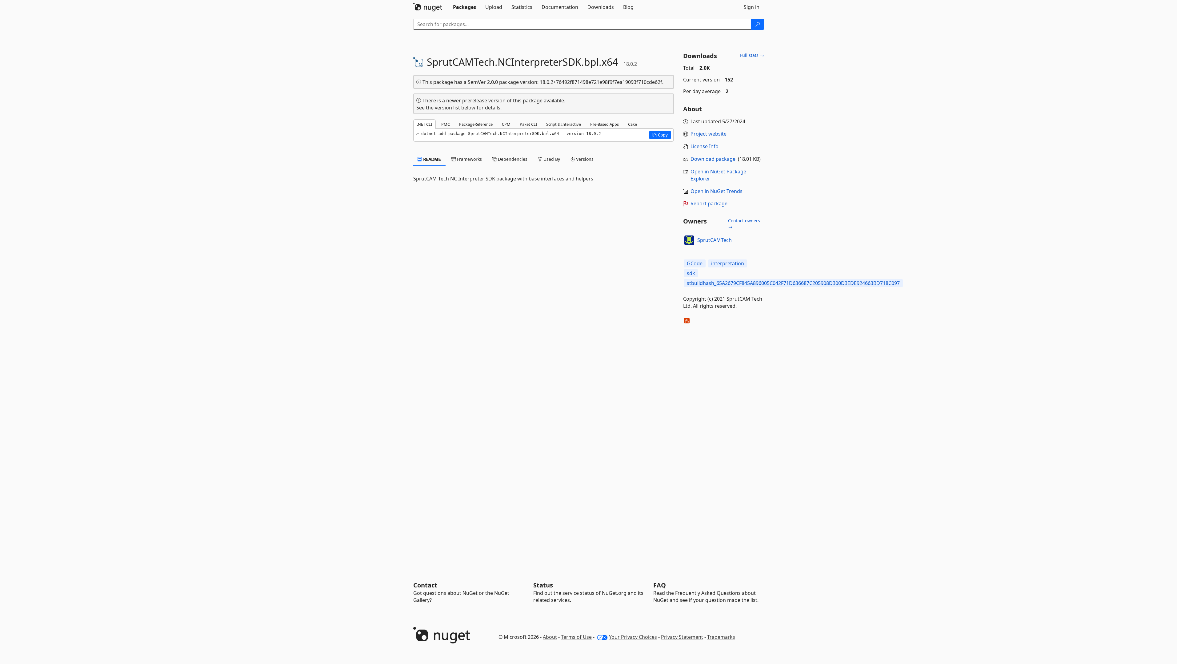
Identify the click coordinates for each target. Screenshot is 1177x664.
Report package (709, 203)
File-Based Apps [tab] (604, 124)
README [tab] (431, 159)
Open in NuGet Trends (717, 191)
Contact (425, 585)
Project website (709, 133)
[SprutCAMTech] (689, 240)
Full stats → (752, 55)
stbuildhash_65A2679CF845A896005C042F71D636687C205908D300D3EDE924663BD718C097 (793, 283)
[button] (660, 135)
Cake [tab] (632, 124)
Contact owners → (744, 224)
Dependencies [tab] (512, 159)
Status (543, 585)
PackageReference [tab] (476, 124)
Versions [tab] (584, 159)
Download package (713, 159)
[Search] (757, 24)
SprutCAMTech (714, 240)
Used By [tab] (551, 159)
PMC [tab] (445, 124)
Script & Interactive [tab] (563, 124)
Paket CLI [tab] (528, 124)
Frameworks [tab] (469, 159)
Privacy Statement (682, 637)
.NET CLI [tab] (424, 124)
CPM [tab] (506, 124)
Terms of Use (576, 637)
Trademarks (721, 637)
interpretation (727, 263)
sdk (691, 273)
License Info (705, 146)
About (550, 637)
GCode (695, 263)
